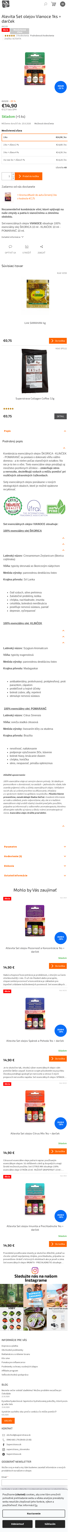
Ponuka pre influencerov (13, 1362)
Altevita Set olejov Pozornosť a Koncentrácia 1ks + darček (35, 949)
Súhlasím (50, 1524)
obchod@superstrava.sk (19, 1435)
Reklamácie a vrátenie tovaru (16, 1354)
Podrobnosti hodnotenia (42, 35)
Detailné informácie (11, 237)
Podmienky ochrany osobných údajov (20, 1366)
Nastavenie (34, 1513)
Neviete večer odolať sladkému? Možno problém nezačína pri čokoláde (31, 1392)
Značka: (12, 38)
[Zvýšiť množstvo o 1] (13, 174)
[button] (35, 974)
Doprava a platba (10, 1346)
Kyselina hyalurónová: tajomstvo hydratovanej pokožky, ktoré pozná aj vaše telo (35, 1403)
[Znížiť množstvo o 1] (13, 178)
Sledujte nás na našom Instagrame (35, 1278)
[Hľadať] (45, 4)
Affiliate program (10, 1370)
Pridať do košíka (31, 176)
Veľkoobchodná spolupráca (15, 1374)
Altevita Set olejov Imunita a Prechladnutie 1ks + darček (35, 1227)
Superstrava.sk (14, 1444)
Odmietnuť (17, 1524)
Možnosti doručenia (44, 123)
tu (36, 1505)
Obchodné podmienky (12, 1350)
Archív (8, 1420)
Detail (60, 416)
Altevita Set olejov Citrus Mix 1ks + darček (35, 1133)
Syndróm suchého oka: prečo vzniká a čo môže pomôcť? (29, 1411)
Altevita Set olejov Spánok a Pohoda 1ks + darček (35, 1040)
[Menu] (62, 4)
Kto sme (6, 1358)
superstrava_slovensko (18, 1449)
